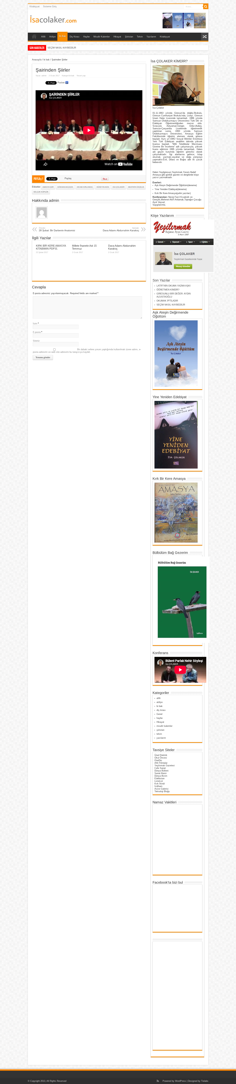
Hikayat (117, 36)
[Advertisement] (168, 995)
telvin (159, 734)
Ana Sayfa (34, 37)
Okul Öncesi (160, 757)
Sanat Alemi (160, 773)
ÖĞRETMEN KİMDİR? (168, 289)
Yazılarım (151, 36)
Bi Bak (62, 36)
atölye (160, 702)
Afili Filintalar (160, 763)
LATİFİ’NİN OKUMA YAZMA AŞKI (174, 285)
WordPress (180, 1081)
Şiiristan (129, 36)
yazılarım (161, 738)
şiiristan (160, 730)
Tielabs (204, 1081)
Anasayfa (36, 59)
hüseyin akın (103, 187)
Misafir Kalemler (101, 36)
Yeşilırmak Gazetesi (164, 765)
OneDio (158, 760)
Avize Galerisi (161, 789)
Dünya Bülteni (161, 770)
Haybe (86, 36)
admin (43, 76)
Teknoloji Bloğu (162, 791)
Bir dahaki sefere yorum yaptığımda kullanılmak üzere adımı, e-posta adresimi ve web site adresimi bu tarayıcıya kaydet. (87, 350)
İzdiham (158, 786)
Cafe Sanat (160, 768)
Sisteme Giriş (50, 6)
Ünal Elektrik (160, 755)
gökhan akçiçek (65, 187)
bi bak (47, 59)
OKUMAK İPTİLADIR (167, 300)
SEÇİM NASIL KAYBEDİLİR (171, 304)
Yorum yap (81, 76)
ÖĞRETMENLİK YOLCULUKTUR (64, 47)
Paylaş (68, 178)
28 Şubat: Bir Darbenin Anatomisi (57, 229)
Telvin (140, 36)
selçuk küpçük (41, 192)
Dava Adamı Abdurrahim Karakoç (121, 229)
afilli (159, 698)
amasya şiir (48, 187)
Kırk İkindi (159, 783)
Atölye (52, 36)
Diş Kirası (74, 36)
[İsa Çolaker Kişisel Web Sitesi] (53, 20)
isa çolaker (118, 187)
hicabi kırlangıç (85, 187)
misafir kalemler (164, 726)
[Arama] (205, 6)
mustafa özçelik (136, 187)
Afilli (43, 36)
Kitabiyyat (35, 6)
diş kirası (161, 710)
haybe (160, 718)
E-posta (37, 332)
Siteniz (36, 340)
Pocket (61, 82)
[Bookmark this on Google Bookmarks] (66, 82)
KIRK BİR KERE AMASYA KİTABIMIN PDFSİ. (51, 247)
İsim (35, 323)
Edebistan (159, 778)
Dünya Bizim (160, 776)
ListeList (158, 781)
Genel (159, 714)
